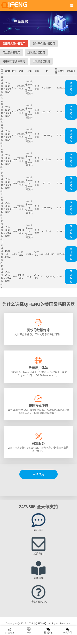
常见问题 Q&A (39, 601)
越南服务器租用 (36, 52)
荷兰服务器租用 (11, 52)
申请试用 (38, 474)
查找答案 (38, 577)
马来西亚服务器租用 (14, 61)
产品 (29, 632)
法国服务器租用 (41, 61)
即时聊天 (38, 529)
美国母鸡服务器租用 (14, 43)
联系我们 (38, 553)
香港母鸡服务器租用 (43, 43)
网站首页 (9, 632)
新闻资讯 (48, 632)
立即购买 (71, 87)
